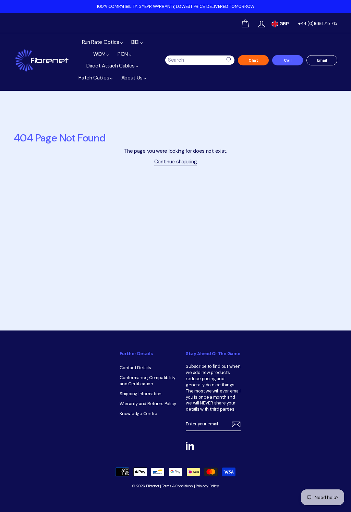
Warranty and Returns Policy (148, 404)
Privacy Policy (207, 486)
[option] (175, 6)
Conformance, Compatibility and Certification (147, 381)
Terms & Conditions (177, 486)
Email (322, 60)
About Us (132, 77)
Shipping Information (140, 394)
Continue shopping (175, 161)
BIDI (136, 42)
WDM (100, 54)
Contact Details (135, 368)
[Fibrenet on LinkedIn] (190, 445)
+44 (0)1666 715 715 (317, 23)
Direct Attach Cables (111, 65)
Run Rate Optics (101, 42)
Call (287, 60)
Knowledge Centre (138, 413)
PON (123, 54)
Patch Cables (94, 77)
